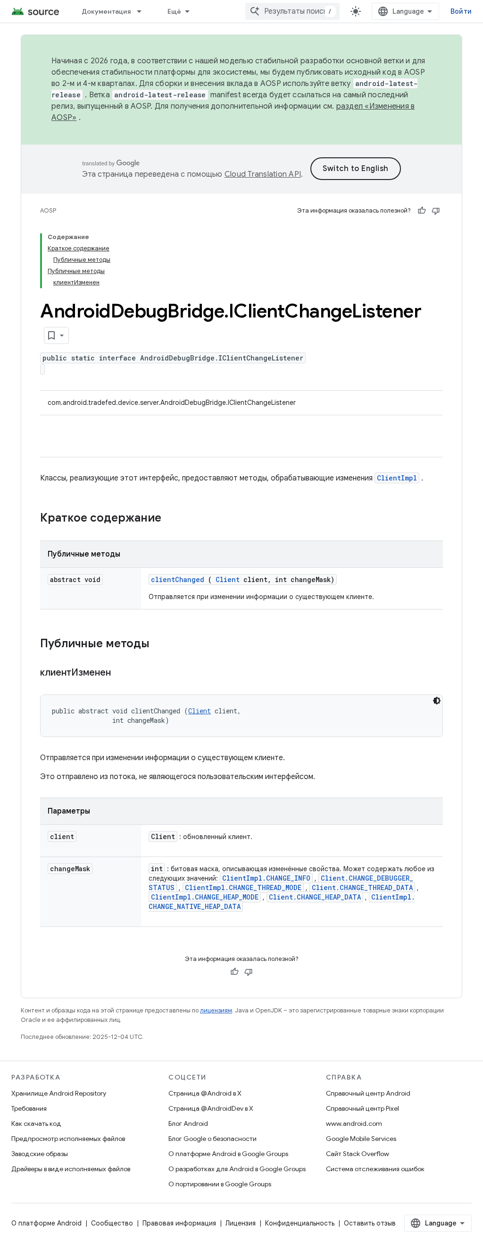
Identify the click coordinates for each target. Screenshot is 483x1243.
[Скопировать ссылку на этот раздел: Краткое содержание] (173, 518)
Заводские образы (39, 1153)
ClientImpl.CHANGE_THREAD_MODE (243, 887)
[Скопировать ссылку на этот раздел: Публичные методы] (161, 644)
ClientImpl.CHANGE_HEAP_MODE (204, 896)
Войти (461, 11)
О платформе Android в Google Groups (228, 1153)
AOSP (48, 210)
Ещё (174, 11)
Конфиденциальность (299, 1223)
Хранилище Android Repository (58, 1093)
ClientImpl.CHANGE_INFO (266, 878)
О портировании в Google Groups (219, 1184)
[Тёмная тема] (436, 700)
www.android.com (354, 1123)
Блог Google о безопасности (212, 1138)
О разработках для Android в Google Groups (237, 1169)
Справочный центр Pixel (362, 1108)
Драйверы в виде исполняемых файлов (70, 1169)
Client (228, 579)
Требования (29, 1108)
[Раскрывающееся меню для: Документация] (143, 11)
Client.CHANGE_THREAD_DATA (362, 887)
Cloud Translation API (263, 174)
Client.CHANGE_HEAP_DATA (315, 896)
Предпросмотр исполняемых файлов (68, 1138)
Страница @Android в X (205, 1093)
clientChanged (177, 579)
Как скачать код (36, 1123)
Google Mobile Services (361, 1138)
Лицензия (240, 1223)
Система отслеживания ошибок (375, 1169)
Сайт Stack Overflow (357, 1153)
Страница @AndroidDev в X (210, 1108)
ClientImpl (397, 477)
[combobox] (292, 11)
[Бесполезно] (436, 211)
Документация (106, 11)
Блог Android (188, 1123)
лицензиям (216, 1010)
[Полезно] (422, 211)
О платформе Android (46, 1223)
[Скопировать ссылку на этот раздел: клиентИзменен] (122, 673)
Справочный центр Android (368, 1093)
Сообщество (112, 1223)
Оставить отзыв (370, 1223)
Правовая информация (179, 1223)
